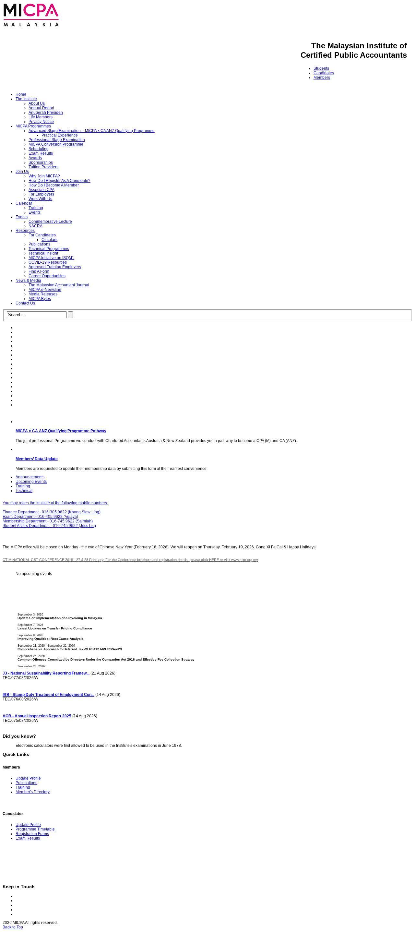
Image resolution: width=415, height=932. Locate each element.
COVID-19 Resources (48, 262)
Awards (35, 158)
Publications (39, 244)
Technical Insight (43, 253)
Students (321, 68)
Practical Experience (60, 135)
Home (21, 94)
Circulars (49, 239)
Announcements (30, 477)
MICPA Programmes (33, 126)
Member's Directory (33, 792)
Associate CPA (41, 189)
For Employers (41, 194)
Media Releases (43, 294)
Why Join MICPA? (44, 176)
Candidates (324, 73)
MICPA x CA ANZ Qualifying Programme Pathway (61, 431)
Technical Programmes (49, 248)
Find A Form (39, 271)
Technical (24, 490)
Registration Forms (32, 833)
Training (36, 208)
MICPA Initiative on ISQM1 (51, 258)
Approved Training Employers (55, 267)
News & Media (28, 280)
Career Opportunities (47, 276)
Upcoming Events (31, 481)
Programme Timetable (35, 829)
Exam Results (41, 153)
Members (322, 77)
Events (35, 212)
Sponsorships (41, 162)
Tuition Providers (43, 167)
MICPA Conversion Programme (56, 144)
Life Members (41, 117)
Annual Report (41, 108)
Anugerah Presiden (46, 112)
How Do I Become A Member (54, 185)
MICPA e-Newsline (45, 289)
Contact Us (25, 303)
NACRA (35, 226)
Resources (25, 230)
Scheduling (39, 149)
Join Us (22, 171)
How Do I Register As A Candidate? (59, 180)
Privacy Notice (41, 121)
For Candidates (42, 235)
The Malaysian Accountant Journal (59, 285)
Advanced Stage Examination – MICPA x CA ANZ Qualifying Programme (92, 130)
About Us (37, 103)
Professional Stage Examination (57, 139)
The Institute (26, 99)
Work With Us (40, 199)
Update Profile (28, 778)
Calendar (24, 203)
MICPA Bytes (40, 298)
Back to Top (13, 927)
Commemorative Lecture (50, 221)
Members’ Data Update (37, 459)
